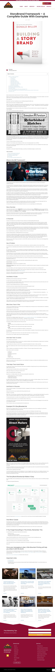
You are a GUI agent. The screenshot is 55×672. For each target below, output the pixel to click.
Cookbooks (16, 653)
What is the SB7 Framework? (13, 76)
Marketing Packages (40, 657)
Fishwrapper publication (23, 136)
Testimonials (16, 651)
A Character (13, 78)
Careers (15, 655)
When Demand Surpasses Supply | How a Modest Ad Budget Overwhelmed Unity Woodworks (27, 611)
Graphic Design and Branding (42, 653)
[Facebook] (8, 655)
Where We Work (16, 657)
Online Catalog (41, 6)
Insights (49, 6)
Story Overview (13, 77)
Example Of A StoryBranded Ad (13, 154)
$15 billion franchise (21, 270)
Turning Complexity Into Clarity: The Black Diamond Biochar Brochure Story (9, 582)
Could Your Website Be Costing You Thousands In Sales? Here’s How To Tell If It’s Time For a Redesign (10, 611)
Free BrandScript (11, 561)
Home (21, 6)
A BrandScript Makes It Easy (12, 155)
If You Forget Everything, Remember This (14, 157)
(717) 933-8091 (7, 652)
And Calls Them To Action (15, 82)
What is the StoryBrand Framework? (14, 153)
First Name (30, 628)
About (26, 6)
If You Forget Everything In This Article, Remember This (18, 89)
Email (29, 631)
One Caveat (10, 156)
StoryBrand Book (11, 560)
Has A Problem (13, 79)
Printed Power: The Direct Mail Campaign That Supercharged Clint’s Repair (27, 582)
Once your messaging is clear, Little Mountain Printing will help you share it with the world (23, 90)
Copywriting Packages (41, 659)
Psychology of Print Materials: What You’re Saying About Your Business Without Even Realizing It (44, 583)
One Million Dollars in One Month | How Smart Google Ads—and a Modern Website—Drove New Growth (44, 611)
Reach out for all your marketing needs (12, 554)
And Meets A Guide (14, 80)
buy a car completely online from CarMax (30, 317)
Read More (4, 593)
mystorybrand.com (18, 516)
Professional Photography (41, 651)
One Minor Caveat (12, 88)
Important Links (11, 91)
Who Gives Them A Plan (15, 81)
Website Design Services (41, 655)
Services (31, 6)
